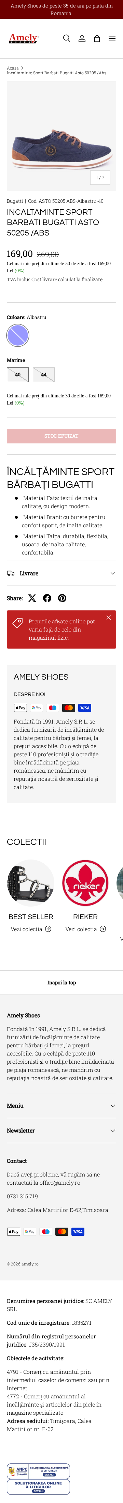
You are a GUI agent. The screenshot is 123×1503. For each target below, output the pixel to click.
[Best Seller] (30, 883)
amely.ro (30, 1263)
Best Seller (31, 917)
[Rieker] (85, 883)
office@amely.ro (60, 1182)
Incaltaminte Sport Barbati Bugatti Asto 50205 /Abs (56, 73)
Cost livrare (44, 279)
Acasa (13, 68)
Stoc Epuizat (61, 435)
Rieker (85, 917)
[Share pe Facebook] (47, 598)
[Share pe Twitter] (32, 598)
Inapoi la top (61, 982)
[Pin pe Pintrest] (62, 598)
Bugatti (15, 201)
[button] (97, 38)
